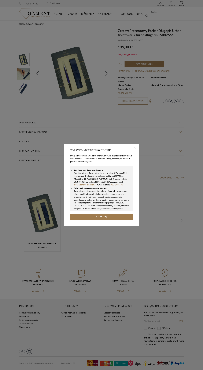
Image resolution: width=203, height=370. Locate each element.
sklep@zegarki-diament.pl (85, 185)
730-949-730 (117, 185)
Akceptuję (101, 216)
